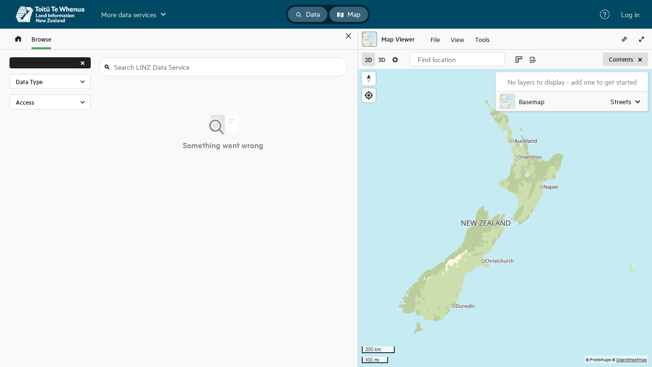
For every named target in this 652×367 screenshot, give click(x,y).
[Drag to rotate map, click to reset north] (369, 79)
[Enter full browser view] (641, 39)
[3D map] (382, 59)
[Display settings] (395, 59)
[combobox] (457, 59)
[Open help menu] (604, 14)
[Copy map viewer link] (624, 39)
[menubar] (460, 39)
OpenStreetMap (631, 359)
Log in (630, 14)
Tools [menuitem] (482, 38)
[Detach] (334, 36)
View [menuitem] (457, 38)
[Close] (348, 36)
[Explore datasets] (18, 39)
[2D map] (368, 59)
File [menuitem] (435, 38)
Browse (41, 38)
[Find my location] (369, 95)
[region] (505, 218)
